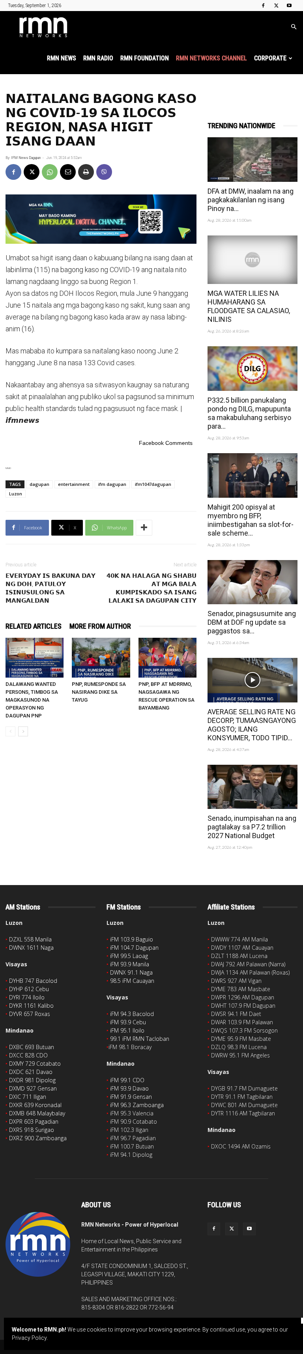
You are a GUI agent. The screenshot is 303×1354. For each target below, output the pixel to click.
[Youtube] (289, 5)
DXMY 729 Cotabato (35, 1063)
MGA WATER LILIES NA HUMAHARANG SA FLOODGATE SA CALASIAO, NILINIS (249, 306)
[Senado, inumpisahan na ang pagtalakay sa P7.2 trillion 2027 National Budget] (252, 787)
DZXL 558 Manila (30, 939)
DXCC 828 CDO (28, 1055)
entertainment (74, 484)
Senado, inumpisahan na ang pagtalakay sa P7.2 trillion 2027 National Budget (252, 827)
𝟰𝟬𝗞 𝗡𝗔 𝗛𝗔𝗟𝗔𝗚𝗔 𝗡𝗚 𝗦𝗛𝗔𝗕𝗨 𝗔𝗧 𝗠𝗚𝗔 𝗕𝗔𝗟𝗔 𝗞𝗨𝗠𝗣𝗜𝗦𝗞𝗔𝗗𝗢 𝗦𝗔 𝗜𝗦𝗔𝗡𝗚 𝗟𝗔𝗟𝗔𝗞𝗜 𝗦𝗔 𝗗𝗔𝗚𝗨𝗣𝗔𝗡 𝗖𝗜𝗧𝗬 (151, 588)
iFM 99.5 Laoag (129, 956)
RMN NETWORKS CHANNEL (211, 58)
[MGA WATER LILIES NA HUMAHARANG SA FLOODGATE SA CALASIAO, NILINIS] (252, 259)
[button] (293, 27)
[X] (276, 5)
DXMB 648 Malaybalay (37, 1113)
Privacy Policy (29, 1338)
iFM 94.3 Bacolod (132, 1014)
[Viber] (104, 172)
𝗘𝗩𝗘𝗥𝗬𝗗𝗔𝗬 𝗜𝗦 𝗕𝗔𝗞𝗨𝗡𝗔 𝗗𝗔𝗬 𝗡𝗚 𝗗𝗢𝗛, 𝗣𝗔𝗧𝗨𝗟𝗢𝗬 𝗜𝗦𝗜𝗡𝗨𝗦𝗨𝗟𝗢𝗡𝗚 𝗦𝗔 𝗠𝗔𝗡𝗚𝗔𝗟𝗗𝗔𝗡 (50, 588)
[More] (144, 528)
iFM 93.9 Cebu (128, 1022)
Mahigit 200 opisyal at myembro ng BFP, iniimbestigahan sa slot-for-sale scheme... (251, 520)
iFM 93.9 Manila (129, 964)
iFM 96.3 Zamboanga (137, 1105)
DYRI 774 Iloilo (27, 997)
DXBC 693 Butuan (31, 1047)
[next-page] (23, 731)
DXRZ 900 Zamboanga (38, 1138)
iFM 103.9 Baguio (131, 939)
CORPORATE (270, 58)
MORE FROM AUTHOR (100, 626)
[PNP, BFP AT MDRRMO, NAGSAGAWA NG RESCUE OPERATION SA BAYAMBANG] (167, 658)
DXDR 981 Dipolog (32, 1080)
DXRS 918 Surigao (31, 1130)
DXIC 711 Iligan (27, 1096)
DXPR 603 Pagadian (33, 1121)
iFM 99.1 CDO (127, 1080)
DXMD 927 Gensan (33, 1088)
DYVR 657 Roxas (29, 1014)
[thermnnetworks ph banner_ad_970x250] (101, 219)
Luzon (15, 494)
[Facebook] (263, 5)
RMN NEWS (61, 58)
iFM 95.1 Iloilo (127, 1030)
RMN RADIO (98, 58)
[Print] (86, 172)
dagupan (39, 484)
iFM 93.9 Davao (129, 1088)
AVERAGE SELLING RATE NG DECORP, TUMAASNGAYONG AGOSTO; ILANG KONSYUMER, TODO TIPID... (252, 725)
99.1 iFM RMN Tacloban (139, 1038)
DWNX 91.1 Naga (131, 972)
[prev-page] (10, 731)
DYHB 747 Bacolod (33, 980)
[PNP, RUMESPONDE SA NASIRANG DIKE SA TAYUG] (101, 658)
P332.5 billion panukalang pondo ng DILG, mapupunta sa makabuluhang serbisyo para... (249, 413)
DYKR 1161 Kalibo (31, 1005)
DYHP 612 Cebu (29, 989)
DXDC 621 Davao (30, 1072)
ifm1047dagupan (153, 484)
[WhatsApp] (50, 172)
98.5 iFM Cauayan (132, 980)
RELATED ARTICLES (34, 626)
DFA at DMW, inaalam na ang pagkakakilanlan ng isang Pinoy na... (251, 200)
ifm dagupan (112, 484)
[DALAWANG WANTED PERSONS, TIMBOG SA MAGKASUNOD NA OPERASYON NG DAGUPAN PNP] (35, 658)
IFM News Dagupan (26, 158)
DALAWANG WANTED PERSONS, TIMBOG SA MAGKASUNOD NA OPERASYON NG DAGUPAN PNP (32, 700)
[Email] (68, 172)
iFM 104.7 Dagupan (134, 947)
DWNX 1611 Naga (31, 947)
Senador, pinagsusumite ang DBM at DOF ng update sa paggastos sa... (252, 622)
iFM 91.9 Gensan (131, 1096)
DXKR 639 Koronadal (35, 1105)
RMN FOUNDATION (144, 58)
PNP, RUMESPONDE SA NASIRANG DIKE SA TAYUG (99, 692)
